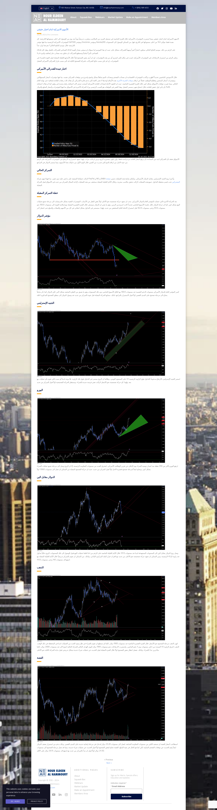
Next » (109, 763)
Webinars (99, 17)
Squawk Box (86, 17)
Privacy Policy (37, 801)
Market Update (115, 17)
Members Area (158, 17)
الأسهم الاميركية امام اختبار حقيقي (52, 29)
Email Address (118, 786)
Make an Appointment (137, 17)
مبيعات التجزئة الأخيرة (125, 80)
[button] (46, 8)
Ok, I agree (15, 801)
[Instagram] (66, 794)
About (73, 17)
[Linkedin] (60, 794)
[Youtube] (53, 794)
